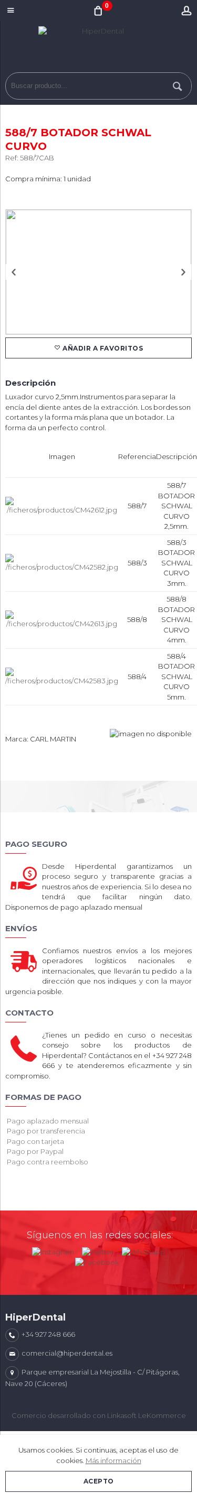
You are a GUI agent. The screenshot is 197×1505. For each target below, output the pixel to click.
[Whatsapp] (143, 1250)
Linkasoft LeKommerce (146, 1415)
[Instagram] (53, 1250)
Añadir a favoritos (102, 348)
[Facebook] (97, 1260)
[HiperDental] (98, 49)
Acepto (99, 1481)
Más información (113, 1460)
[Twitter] (98, 1250)
